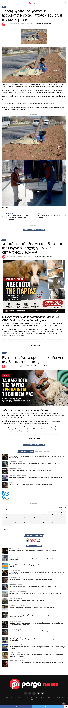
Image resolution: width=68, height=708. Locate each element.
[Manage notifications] (63, 703)
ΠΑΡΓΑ (13, 697)
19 (24, 520)
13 (34, 517)
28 (43, 522)
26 (24, 522)
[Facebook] (25, 693)
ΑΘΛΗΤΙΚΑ (26, 697)
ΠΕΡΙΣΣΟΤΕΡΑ (59, 697)
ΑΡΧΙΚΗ (7, 697)
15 (52, 517)
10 (6, 517)
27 (34, 522)
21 (43, 520)
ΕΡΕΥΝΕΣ (42, 697)
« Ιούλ (4, 529)
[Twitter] (29, 693)
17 (6, 520)
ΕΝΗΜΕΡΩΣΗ (34, 697)
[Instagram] (34, 693)
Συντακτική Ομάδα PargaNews (43, 23)
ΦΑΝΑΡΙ (19, 697)
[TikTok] (38, 693)
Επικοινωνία (35, 700)
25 (15, 522)
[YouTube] (42, 693)
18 (15, 520)
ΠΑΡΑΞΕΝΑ (50, 697)
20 (34, 520)
